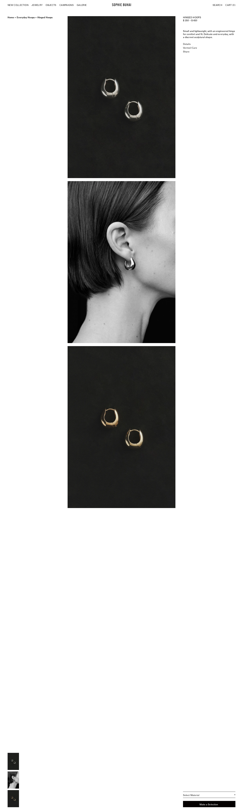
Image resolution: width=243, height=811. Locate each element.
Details (187, 44)
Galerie (82, 4)
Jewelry (37, 4)
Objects (51, 4)
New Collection (18, 4)
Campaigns (66, 4)
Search (217, 4)
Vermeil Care (190, 48)
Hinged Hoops (45, 17)
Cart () (230, 4)
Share (186, 51)
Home (11, 17)
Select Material (191, 795)
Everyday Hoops (26, 17)
